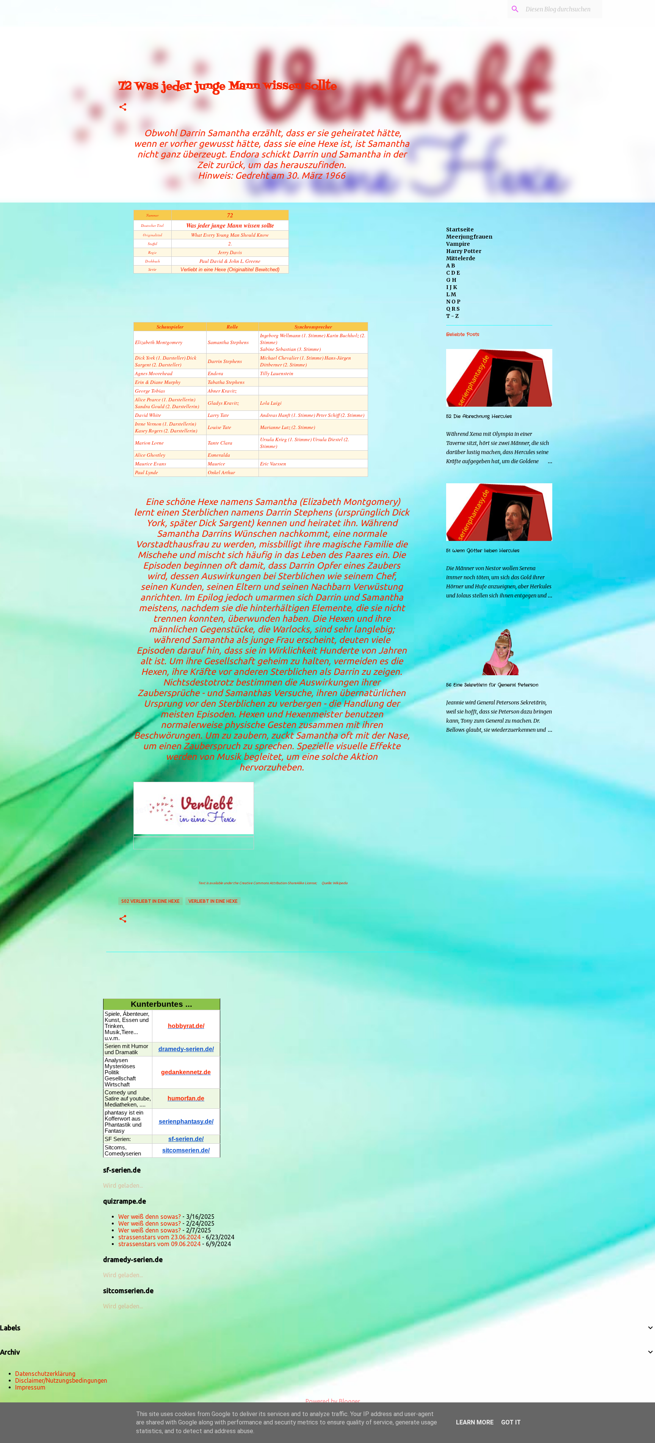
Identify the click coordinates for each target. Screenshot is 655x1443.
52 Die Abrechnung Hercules (479, 416)
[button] (122, 107)
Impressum (30, 1387)
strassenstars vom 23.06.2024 (159, 1237)
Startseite (460, 229)
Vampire (458, 243)
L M (451, 294)
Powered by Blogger (332, 1401)
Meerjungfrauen (469, 236)
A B (450, 265)
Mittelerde (460, 258)
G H (451, 280)
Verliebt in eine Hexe (213, 901)
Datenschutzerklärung (45, 1373)
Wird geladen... (123, 1185)
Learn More (475, 1422)
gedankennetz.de (186, 1072)
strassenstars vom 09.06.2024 (159, 1243)
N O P (453, 301)
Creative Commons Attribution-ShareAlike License (277, 883)
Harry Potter (463, 251)
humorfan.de (186, 1098)
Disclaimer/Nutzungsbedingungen (61, 1380)
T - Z (452, 316)
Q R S (453, 308)
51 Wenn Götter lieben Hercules (482, 550)
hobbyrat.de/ (186, 1026)
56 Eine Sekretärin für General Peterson (492, 685)
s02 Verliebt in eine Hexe (150, 901)
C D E (453, 272)
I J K (451, 287)
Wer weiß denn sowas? (149, 1216)
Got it (511, 1422)
